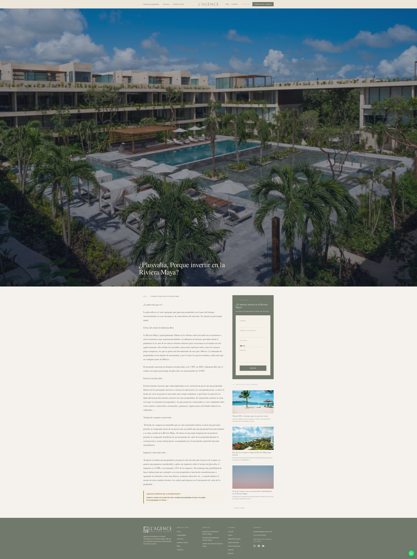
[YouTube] (263, 546)
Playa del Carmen (234, 539)
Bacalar (230, 553)
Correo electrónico (248, 330)
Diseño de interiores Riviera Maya (212, 545)
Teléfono (243, 340)
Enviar (253, 368)
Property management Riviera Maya (210, 539)
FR (248, 4)
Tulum (230, 535)
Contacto (234, 4)
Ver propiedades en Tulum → (157, 500)
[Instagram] (254, 546)
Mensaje (243, 350)
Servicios (180, 539)
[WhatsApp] (411, 553)
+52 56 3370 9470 (259, 535)
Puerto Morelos (233, 542)
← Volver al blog (238, 508)
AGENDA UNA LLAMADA (263, 4)
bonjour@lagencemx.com (262, 532)
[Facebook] (259, 546)
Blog (227, 4)
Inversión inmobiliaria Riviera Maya (210, 533)
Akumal (230, 550)
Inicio (179, 532)
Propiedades (181, 535)
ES (243, 4)
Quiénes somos (178, 4)
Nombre (243, 320)
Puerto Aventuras (234, 546)
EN (246, 4)
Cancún (230, 532)
